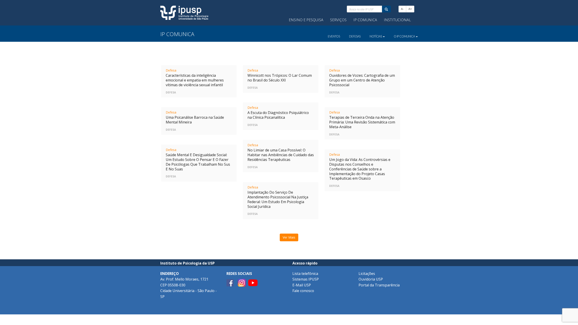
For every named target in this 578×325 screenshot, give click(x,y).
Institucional (397, 19)
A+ (410, 9)
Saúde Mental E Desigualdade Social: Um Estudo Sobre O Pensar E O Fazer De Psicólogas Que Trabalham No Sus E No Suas (198, 161)
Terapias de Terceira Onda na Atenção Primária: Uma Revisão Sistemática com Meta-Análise (362, 122)
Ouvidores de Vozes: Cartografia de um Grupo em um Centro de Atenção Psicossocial (362, 80)
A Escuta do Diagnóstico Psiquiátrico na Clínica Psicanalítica (278, 115)
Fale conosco (303, 290)
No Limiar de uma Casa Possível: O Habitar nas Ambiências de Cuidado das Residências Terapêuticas (280, 155)
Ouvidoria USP (371, 279)
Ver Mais (289, 237)
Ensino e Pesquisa (306, 19)
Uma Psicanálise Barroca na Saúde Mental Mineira (195, 120)
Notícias (376, 36)
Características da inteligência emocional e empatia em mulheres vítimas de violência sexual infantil (195, 80)
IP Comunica (365, 19)
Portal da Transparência (379, 285)
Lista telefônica (305, 273)
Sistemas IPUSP (305, 279)
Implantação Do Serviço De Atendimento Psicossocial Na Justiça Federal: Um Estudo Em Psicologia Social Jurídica (277, 199)
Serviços (338, 19)
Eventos (334, 36)
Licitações (367, 273)
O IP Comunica (404, 36)
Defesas (355, 36)
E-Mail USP (301, 285)
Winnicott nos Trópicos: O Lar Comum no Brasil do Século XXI (279, 78)
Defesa (171, 70)
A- (402, 9)
